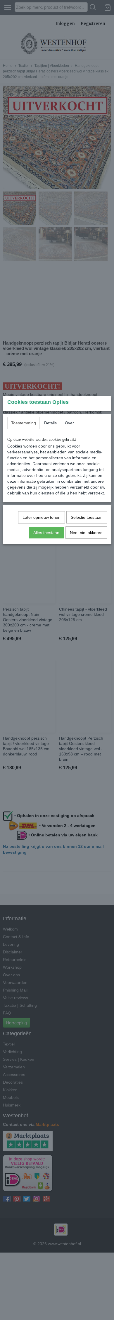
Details (50, 423)
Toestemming (23, 423)
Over (69, 423)
